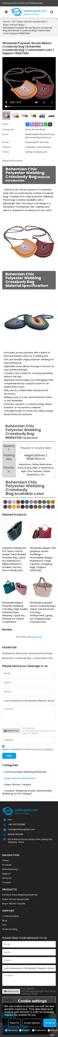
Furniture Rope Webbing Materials (20, 894)
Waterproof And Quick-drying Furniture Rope (27, 653)
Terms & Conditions (43, 749)
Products (7, 865)
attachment (13, 730)
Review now (36, 637)
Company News (10, 916)
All (13, 21)
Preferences (40, 1030)
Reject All (14, 1023)
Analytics (26, 1030)
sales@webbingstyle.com (21, 829)
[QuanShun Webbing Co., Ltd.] (29, 12)
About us (6, 878)
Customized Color (43, 658)
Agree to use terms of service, (27, 749)
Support (6, 873)
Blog (4, 920)
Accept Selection (32, 1023)
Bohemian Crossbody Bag (16, 658)
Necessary (13, 1030)
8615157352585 (15, 834)
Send (9, 755)
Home (6, 21)
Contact (6, 882)
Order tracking (9, 929)
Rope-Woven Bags (13, 24)
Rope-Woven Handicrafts (31, 21)
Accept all (49, 1023)
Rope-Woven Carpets (13, 903)
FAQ (4, 924)
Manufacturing (9, 869)
